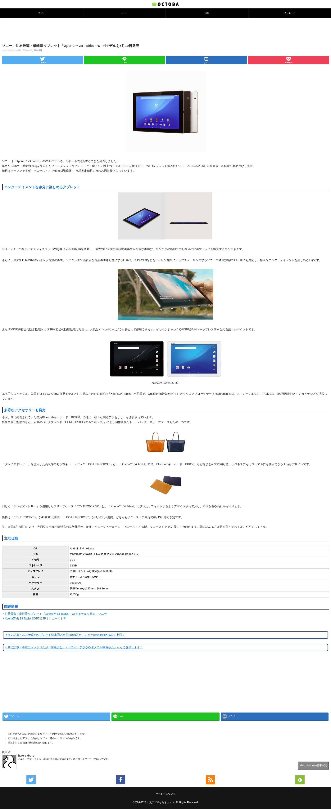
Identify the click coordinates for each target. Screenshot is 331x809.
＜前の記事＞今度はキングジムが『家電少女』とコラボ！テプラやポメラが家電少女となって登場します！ (74, 647)
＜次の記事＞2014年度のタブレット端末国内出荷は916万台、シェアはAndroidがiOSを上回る (65, 634)
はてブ (206, 62)
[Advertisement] (165, 30)
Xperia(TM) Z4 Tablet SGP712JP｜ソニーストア (35, 618)
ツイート (42, 62)
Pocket (288, 62)
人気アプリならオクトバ (160, 802)
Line (125, 62)
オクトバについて (165, 793)
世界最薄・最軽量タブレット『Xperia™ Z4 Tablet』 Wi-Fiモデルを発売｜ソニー (56, 613)
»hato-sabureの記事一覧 (313, 765)
